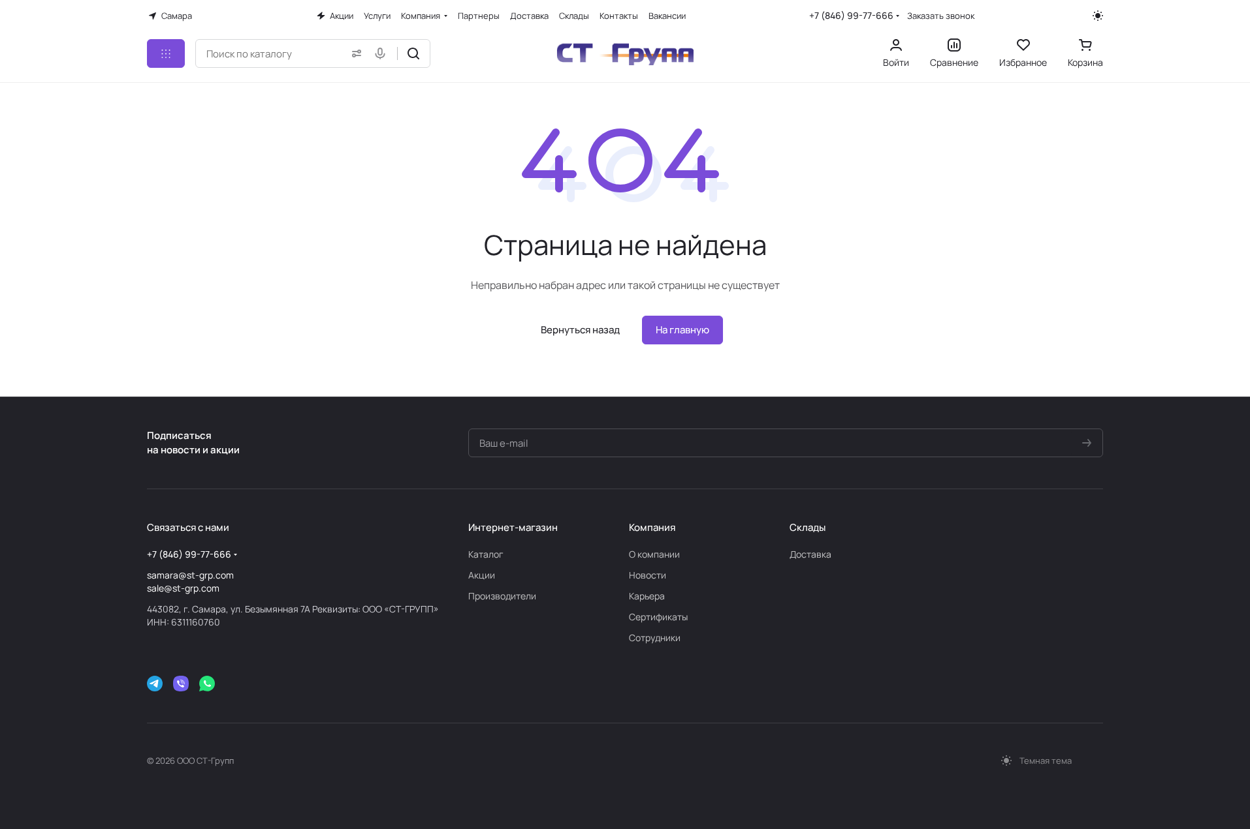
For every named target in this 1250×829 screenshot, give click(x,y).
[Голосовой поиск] (382, 53)
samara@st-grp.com (190, 575)
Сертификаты (658, 616)
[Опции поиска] (354, 53)
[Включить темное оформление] (1098, 15)
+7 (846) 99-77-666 (851, 15)
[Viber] (181, 683)
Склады (807, 527)
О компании (654, 554)
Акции (481, 575)
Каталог (486, 554)
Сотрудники (655, 637)
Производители (502, 596)
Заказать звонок (940, 16)
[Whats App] (207, 683)
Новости (647, 575)
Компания (652, 527)
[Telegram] (155, 683)
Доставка (810, 554)
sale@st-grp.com (183, 588)
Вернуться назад (580, 330)
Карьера (647, 596)
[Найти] (413, 53)
